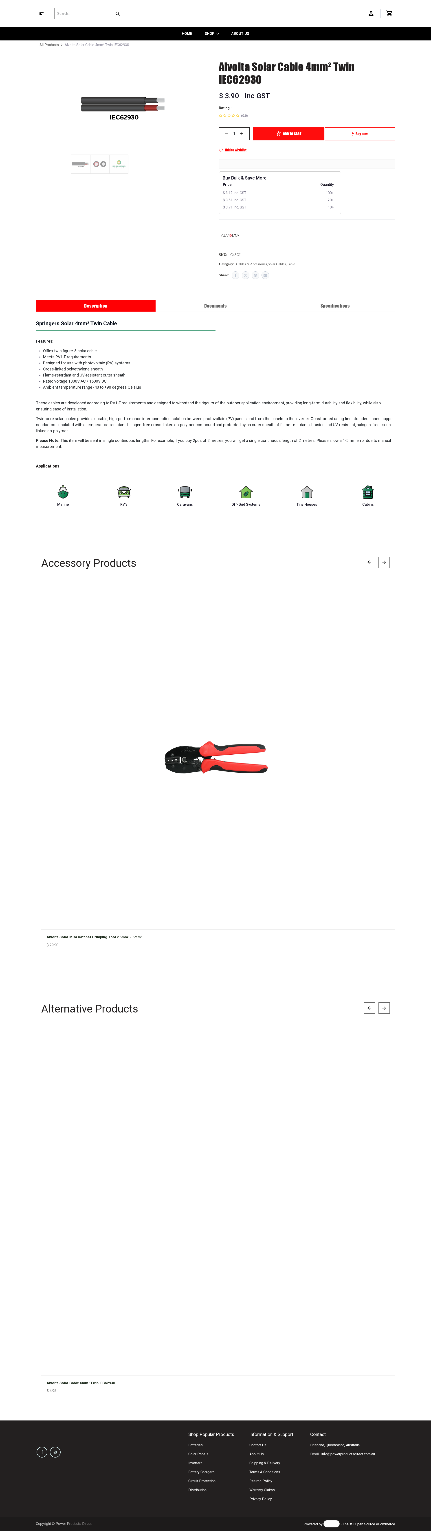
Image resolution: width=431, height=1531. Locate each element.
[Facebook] (235, 275)
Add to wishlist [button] (235, 150)
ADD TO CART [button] (292, 134)
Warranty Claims (262, 1490)
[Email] (265, 275)
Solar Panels (198, 1454)
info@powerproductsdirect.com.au (348, 1454)
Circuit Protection (202, 1481)
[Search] (117, 13)
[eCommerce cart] (389, 13)
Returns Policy (260, 1481)
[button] (381, 590)
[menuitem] (187, 33)
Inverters (195, 1463)
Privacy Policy (260, 1499)
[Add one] (241, 133)
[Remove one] (226, 133)
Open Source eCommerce (375, 1524)
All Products (49, 45)
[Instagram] (55, 1452)
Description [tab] (96, 305)
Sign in (371, 13)
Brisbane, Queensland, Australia (335, 1445)
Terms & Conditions (264, 1472)
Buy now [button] (362, 134)
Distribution (197, 1490)
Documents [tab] (215, 305)
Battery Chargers (201, 1472)
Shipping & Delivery (264, 1463)
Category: (226, 264)
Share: (224, 275)
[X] (245, 275)
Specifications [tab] (335, 305)
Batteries (195, 1445)
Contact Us (257, 1445)
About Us (256, 1454)
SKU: (223, 255)
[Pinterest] (255, 275)
